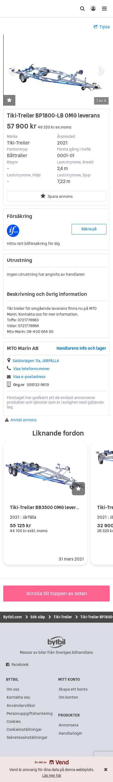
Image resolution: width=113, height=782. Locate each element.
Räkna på (89, 229)
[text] (14, 8)
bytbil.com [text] (56, 642)
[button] (9, 100)
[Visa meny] (104, 8)
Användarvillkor (21, 705)
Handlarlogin (70, 733)
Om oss (13, 689)
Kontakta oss (18, 697)
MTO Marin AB (22, 348)
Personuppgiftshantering (30, 713)
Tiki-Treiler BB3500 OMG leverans (47, 507)
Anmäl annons (23, 420)
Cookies (14, 721)
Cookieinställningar (24, 729)
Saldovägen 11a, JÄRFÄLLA (36, 361)
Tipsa (104, 27)
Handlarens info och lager (81, 348)
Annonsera (68, 725)
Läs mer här (51, 775)
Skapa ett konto (73, 689)
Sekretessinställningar (27, 737)
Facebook (20, 664)
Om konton (68, 697)
